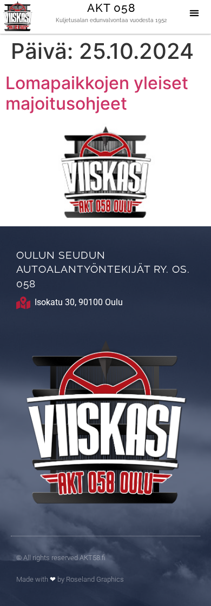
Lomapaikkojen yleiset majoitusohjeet (96, 93)
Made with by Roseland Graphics (70, 579)
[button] (194, 12)
